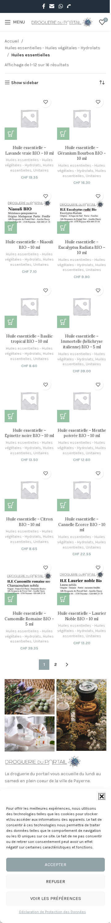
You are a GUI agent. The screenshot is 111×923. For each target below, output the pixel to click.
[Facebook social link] (43, 6)
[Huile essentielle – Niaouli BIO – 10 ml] (29, 212)
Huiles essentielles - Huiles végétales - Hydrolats (52, 48)
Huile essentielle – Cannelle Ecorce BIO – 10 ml (81, 524)
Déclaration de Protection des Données (52, 912)
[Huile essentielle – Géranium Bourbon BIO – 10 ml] (81, 118)
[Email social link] (51, 6)
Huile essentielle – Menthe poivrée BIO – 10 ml (82, 433)
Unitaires (41, 170)
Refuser (55, 881)
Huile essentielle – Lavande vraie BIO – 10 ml (29, 150)
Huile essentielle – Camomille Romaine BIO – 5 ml (29, 618)
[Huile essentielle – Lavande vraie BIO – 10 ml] (29, 118)
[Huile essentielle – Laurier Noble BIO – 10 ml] (81, 583)
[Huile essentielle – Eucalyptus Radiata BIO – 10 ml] (81, 212)
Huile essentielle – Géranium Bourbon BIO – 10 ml (82, 153)
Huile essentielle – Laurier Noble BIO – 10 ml (82, 616)
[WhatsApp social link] (60, 6)
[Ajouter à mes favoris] (45, 102)
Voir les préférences (55, 898)
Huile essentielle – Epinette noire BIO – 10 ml (29, 433)
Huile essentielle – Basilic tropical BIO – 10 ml (29, 339)
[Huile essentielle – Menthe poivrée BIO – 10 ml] (81, 400)
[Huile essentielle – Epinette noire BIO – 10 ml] (29, 400)
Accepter (55, 864)
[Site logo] (62, 21)
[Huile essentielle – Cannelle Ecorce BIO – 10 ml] (81, 489)
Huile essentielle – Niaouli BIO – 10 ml (29, 244)
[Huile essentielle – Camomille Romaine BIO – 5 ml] (29, 583)
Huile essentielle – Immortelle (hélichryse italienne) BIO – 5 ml (82, 341)
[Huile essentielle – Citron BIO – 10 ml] (29, 489)
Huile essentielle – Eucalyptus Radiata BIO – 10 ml (81, 247)
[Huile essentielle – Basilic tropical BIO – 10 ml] (29, 306)
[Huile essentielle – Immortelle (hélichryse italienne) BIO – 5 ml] (81, 306)
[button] (102, 796)
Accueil (12, 41)
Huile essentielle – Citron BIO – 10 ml (29, 521)
